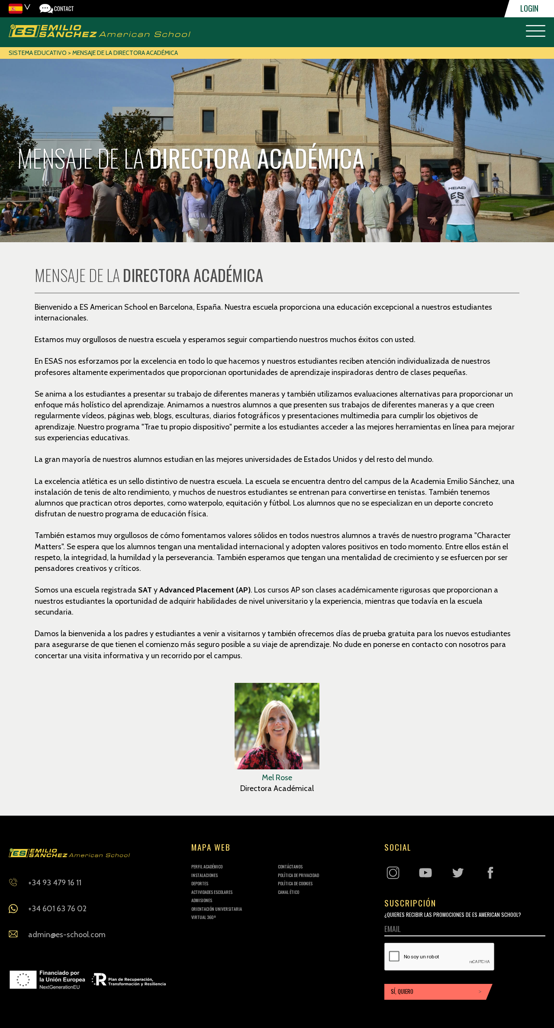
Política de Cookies (295, 883)
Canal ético (288, 892)
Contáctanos (290, 866)
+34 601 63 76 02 (57, 908)
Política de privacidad (298, 875)
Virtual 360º (203, 917)
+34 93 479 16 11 (54, 882)
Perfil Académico (206, 866)
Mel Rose (277, 777)
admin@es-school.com (67, 934)
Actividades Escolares (211, 892)
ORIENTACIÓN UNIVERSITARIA (216, 909)
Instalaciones (204, 875)
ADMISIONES (201, 900)
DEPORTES (199, 883)
